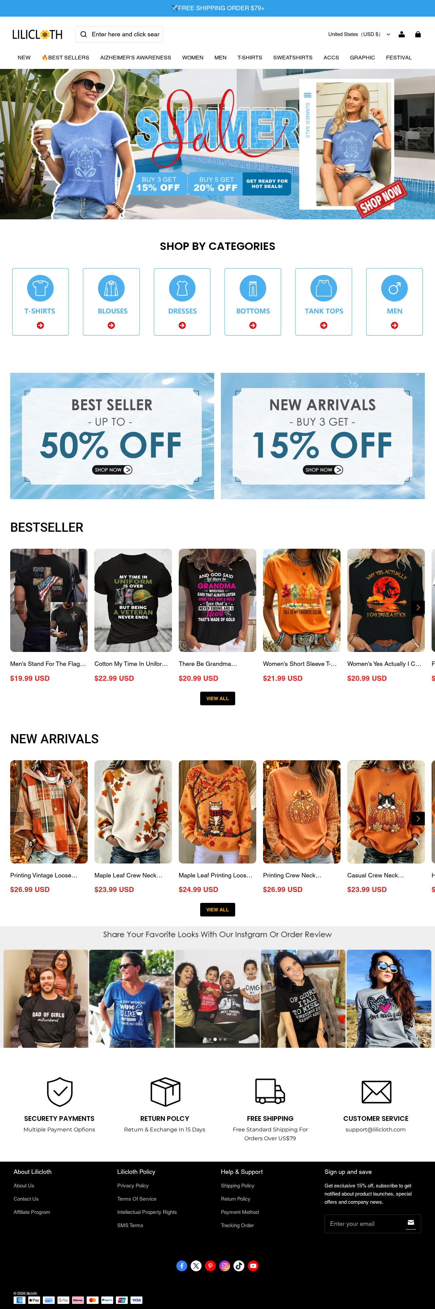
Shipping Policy (238, 1185)
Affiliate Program (32, 1212)
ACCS (331, 57)
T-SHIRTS (250, 57)
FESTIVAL (399, 57)
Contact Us (26, 1199)
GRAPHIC (362, 57)
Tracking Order (237, 1225)
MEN (220, 57)
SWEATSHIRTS (293, 57)
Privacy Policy (133, 1185)
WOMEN (193, 57)
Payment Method (240, 1212)
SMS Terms (130, 1225)
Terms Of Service (136, 1199)
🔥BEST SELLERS (65, 57)
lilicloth (32, 1293)
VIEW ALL (217, 698)
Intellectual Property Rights (147, 1212)
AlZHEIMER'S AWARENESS (135, 57)
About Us (24, 1185)
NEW (24, 57)
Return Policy (235, 1199)
